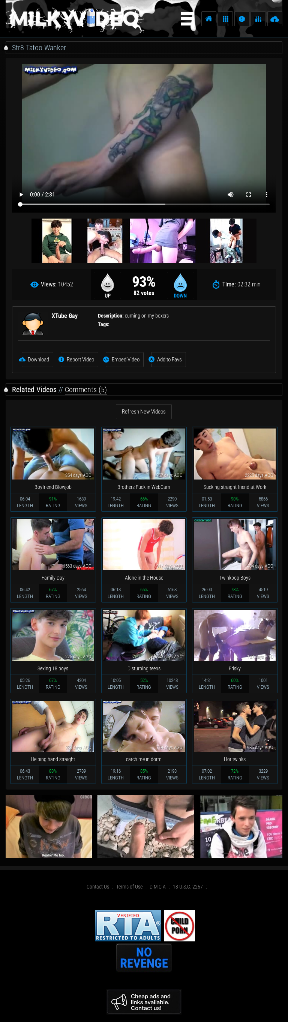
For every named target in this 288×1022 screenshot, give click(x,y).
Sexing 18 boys (53, 668)
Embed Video (126, 359)
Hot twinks (235, 759)
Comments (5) (86, 389)
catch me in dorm (144, 759)
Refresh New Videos (144, 411)
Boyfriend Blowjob (53, 487)
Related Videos (34, 389)
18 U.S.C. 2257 (188, 887)
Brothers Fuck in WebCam (143, 487)
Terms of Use (129, 887)
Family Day (53, 578)
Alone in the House (144, 578)
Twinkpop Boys (234, 578)
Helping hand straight (53, 759)
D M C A (158, 887)
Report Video (80, 359)
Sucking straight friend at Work (235, 487)
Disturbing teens (144, 668)
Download (38, 359)
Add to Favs (169, 359)
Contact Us (98, 887)
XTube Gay (65, 315)
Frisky (235, 668)
